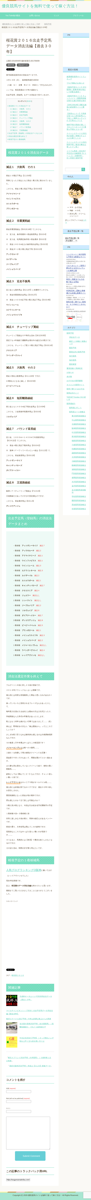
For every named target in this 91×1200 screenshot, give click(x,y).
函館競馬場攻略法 (79, 453)
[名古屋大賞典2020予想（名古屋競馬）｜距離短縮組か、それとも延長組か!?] (11, 1032)
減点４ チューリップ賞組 (21, 118)
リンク (56, 15)
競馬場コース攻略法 (77, 412)
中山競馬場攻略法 (79, 420)
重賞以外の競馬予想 (77, 352)
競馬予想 (11, 65)
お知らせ (70, 372)
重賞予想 (72, 348)
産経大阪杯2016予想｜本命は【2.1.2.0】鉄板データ (30, 1066)
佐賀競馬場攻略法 (79, 509)
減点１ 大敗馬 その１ (20, 109)
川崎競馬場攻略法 (79, 461)
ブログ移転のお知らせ (75, 83)
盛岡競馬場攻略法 (79, 478)
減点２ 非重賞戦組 (19, 112)
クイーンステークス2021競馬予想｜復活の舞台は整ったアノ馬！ (77, 144)
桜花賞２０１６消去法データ (18, 106)
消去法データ (23, 65)
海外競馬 (72, 360)
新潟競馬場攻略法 (79, 436)
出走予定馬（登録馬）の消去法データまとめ (24, 133)
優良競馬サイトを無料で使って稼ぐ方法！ (40, 6)
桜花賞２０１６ (18, 975)
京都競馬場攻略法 (79, 424)
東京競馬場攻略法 (79, 416)
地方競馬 (72, 356)
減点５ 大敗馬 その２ (20, 121)
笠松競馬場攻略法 (79, 496)
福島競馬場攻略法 (79, 441)
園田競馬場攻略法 (79, 501)
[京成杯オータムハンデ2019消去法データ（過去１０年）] (11, 1004)
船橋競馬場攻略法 (79, 465)
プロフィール (78, 15)
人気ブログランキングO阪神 (23, 869)
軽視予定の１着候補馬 (16, 139)
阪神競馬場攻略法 (79, 428)
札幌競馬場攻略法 (79, 449)
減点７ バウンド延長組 (20, 127)
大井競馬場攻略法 (79, 457)
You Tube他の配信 (12, 15)
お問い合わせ (34, 15)
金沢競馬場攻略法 (79, 486)
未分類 (69, 377)
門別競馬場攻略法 (79, 473)
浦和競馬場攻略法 (79, 469)
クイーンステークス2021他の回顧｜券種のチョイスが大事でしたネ (77, 136)
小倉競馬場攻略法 (79, 445)
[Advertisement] (25, 919)
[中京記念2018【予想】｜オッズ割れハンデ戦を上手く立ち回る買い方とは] (11, 1046)
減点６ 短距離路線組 (19, 124)
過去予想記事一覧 (72, 238)
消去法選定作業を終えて (17, 136)
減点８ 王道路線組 (19, 130)
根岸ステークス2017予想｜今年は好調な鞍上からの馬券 (28, 1019)
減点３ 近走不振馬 (19, 115)
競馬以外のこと (73, 393)
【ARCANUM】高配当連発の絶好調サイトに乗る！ (76, 107)
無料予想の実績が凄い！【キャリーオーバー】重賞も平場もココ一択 (76, 127)
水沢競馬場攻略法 (79, 482)
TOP (23, 24)
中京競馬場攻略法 (79, 432)
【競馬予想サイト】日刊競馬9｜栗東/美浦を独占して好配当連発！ (76, 89)
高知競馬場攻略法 (79, 505)
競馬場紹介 (71, 404)
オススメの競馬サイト (75, 385)
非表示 (29, 101)
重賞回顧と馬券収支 (75, 368)
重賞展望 (72, 364)
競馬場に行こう (75, 408)
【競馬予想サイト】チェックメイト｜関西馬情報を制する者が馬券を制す (76, 98)
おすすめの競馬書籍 (75, 381)
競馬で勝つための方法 (75, 389)
